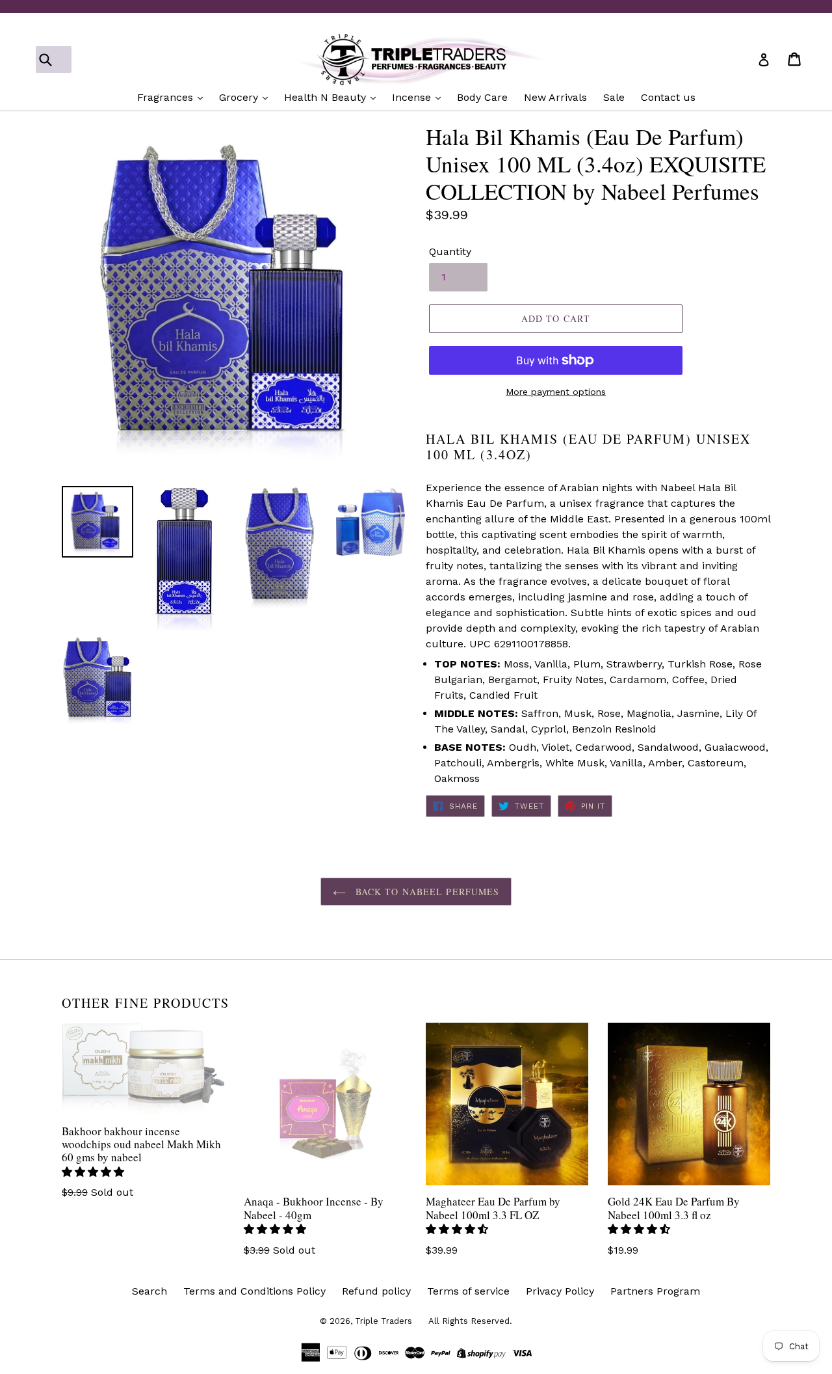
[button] (94, 1172)
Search (149, 1291)
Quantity (450, 251)
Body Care (482, 97)
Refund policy (376, 1291)
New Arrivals (555, 97)
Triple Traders (383, 1321)
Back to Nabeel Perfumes (426, 891)
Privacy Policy (560, 1291)
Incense (413, 97)
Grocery (240, 97)
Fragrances (166, 97)
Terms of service (468, 1291)
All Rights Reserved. (470, 1321)
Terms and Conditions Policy (254, 1291)
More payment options (556, 391)
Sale (614, 97)
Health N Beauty (326, 97)
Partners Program (655, 1291)
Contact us (668, 97)
